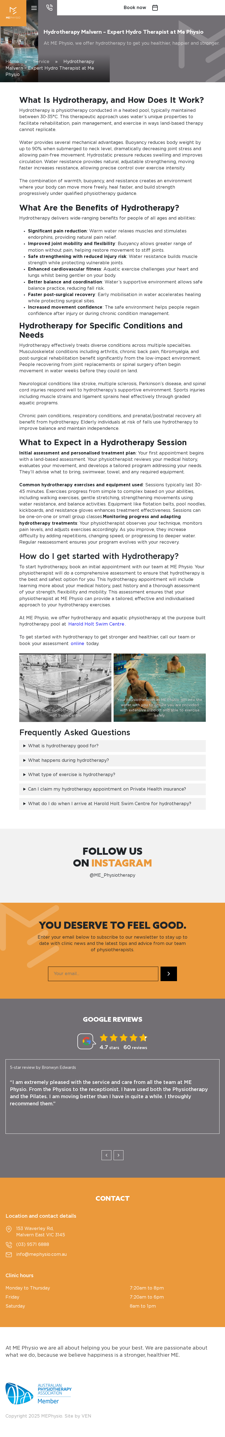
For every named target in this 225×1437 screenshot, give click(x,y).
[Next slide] (118, 1155)
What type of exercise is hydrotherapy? (71, 775)
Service (41, 61)
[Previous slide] (106, 1155)
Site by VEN (77, 1416)
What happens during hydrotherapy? (69, 760)
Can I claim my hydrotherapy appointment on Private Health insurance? (107, 789)
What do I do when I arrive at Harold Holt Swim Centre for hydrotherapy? (109, 804)
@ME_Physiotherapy (112, 875)
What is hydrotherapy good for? (64, 746)
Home (12, 61)
